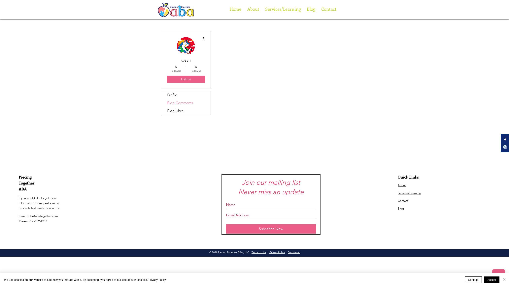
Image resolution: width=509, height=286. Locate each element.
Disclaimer (294, 252)
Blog (401, 208)
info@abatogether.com (43, 216)
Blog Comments (180, 103)
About (402, 185)
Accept (492, 280)
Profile (172, 95)
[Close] (504, 279)
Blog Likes (175, 111)
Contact (403, 201)
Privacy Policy (277, 252)
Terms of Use (259, 252)
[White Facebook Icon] (505, 139)
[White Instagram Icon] (505, 147)
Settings (473, 280)
